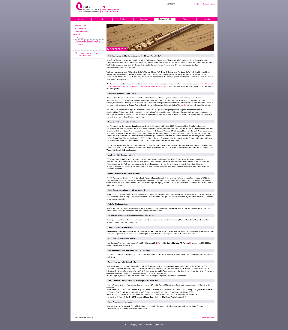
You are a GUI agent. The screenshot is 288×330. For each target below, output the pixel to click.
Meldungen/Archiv (164, 19)
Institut (102, 19)
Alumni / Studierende (82, 31)
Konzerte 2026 (80, 28)
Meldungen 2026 (81, 25)
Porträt (160, 243)
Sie (190, 243)
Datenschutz (148, 324)
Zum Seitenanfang (207, 317)
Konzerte (79, 44)
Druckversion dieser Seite (88, 53)
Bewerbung (144, 19)
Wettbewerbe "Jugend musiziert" (88, 41)
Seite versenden (85, 56)
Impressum (158, 324)
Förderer (186, 19)
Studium (123, 19)
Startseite (81, 19)
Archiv (77, 35)
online (184, 105)
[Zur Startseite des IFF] (110, 7)
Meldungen (80, 38)
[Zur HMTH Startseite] (87, 7)
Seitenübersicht (208, 4)
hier (211, 254)
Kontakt (207, 19)
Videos (143, 220)
